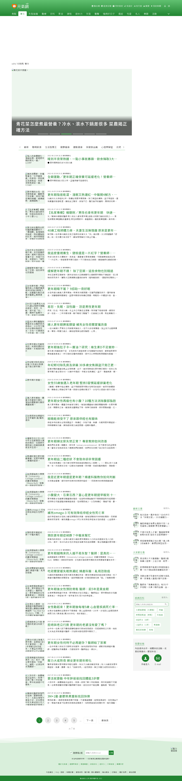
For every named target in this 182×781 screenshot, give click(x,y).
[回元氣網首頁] (22, 6)
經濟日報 (107, 6)
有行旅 (139, 6)
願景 (147, 6)
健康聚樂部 (74, 764)
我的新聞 (157, 6)
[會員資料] (164, 6)
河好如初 (119, 6)
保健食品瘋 (92, 147)
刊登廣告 (49, 772)
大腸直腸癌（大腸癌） (146, 610)
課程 (69, 13)
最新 (26, 147)
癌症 (120, 13)
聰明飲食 (37, 147)
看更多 (166, 508)
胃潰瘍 (157, 624)
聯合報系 (105, 772)
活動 (154, 13)
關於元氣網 (62, 764)
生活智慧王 (51, 147)
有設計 (129, 6)
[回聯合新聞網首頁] (14, 6)
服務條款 (79, 772)
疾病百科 (93, 764)
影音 (61, 13)
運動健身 (78, 147)
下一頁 (89, 720)
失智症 (160, 615)
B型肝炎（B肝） (143, 619)
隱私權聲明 (95, 772)
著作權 (87, 772)
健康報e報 (78, 753)
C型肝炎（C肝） (143, 624)
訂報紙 (114, 772)
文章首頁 (110, 764)
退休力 (78, 13)
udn (14, 63)
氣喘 (151, 629)
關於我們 (122, 772)
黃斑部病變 (141, 629)
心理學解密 (107, 147)
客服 (62, 772)
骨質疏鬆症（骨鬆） (145, 615)
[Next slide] (123, 147)
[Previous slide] (20, 147)
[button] (169, 14)
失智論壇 (33, 13)
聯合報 (96, 6)
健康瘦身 (65, 147)
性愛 (129, 13)
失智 (88, 13)
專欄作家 (120, 764)
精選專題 (84, 764)
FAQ (57, 772)
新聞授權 (69, 772)
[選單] (168, 6)
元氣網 (20, 63)
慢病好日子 (109, 13)
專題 (146, 13)
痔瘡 (161, 610)
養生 (22, 13)
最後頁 (105, 720)
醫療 (44, 13)
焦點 (14, 13)
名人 (137, 13)
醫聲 (97, 13)
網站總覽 (132, 772)
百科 (52, 13)
